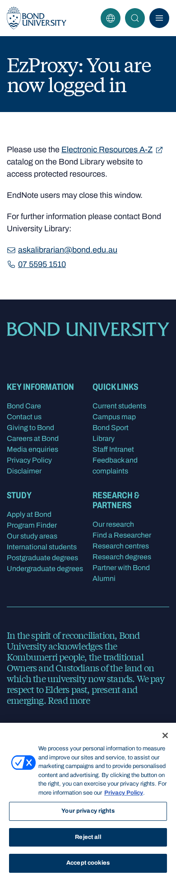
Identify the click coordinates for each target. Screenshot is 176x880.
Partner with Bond (121, 567)
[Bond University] (36, 18)
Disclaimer (24, 471)
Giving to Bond (30, 427)
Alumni (104, 578)
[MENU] (159, 18)
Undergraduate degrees (45, 568)
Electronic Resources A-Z (107, 149)
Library (104, 438)
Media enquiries (32, 449)
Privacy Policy (29, 460)
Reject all (88, 837)
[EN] (110, 18)
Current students (119, 406)
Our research (113, 524)
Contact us (24, 417)
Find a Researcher (122, 535)
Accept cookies (88, 863)
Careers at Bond (33, 438)
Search (135, 18)
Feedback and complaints (115, 465)
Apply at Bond (29, 514)
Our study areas (32, 536)
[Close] (165, 735)
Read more (69, 700)
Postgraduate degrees (42, 558)
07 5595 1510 (42, 264)
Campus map (114, 417)
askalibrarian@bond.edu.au (67, 249)
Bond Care (24, 406)
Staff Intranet (113, 449)
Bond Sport (111, 427)
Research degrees (122, 557)
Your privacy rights (87, 811)
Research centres (121, 546)
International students (42, 547)
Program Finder (32, 525)
